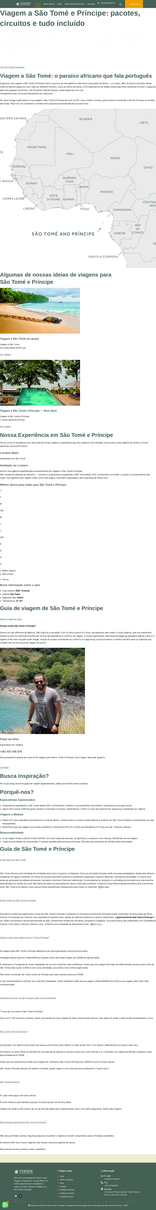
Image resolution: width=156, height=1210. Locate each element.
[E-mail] (102, 1176)
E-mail (107, 1176)
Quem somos (49, 4)
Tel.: (106, 1182)
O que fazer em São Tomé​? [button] (13, 860)
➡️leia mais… (96, 924)
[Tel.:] (102, 1182)
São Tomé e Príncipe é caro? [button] (13, 1031)
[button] (120, 4)
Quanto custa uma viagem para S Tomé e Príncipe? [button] (24, 937)
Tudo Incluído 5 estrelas (74, 4)
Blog (60, 4)
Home (38, 4)
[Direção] (102, 1189)
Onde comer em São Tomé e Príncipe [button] (18, 900)
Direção (107, 1189)
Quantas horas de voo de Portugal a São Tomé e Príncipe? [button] (28, 998)
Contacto (91, 4)
